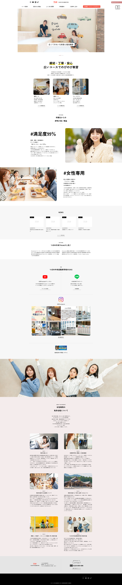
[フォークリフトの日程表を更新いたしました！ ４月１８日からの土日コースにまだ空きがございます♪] (68, 313)
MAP (55, 565)
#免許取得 (50, 254)
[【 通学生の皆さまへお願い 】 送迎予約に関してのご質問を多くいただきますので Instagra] (68, 328)
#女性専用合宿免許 (48, 252)
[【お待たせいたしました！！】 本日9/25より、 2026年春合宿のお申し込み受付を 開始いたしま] (53, 328)
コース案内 (25, 6)
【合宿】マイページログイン (92, 6)
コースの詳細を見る (41, 105)
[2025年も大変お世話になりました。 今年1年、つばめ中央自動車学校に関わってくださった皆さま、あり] (39, 328)
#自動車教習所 (84, 252)
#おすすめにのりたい (44, 254)
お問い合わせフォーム (77, 568)
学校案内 (61, 6)
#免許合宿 (54, 252)
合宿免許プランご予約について (67, 229)
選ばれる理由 (37, 6)
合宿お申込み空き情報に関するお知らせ (37, 230)
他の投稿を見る (61, 337)
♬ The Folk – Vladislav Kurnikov (83, 254)
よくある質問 (50, 6)
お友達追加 (77, 288)
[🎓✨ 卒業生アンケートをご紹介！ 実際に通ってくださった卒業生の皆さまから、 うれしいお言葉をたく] (39, 313)
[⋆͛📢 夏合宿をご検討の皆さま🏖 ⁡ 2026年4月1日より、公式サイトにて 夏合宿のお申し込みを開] (83, 313)
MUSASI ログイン (116, 2)
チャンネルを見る (45, 288)
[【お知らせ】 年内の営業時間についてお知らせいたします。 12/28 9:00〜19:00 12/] (83, 328)
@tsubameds (33, 251)
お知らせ (32, 217)
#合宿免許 (42, 252)
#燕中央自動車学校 (36, 254)
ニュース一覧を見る (61, 235)
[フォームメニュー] (117, 7)
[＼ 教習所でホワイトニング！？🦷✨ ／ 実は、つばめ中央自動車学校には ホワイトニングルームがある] (53, 313)
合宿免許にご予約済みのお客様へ (84, 229)
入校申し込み (73, 6)
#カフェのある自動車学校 (36, 252)
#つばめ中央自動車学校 (55, 251)
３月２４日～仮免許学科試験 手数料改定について (53, 230)
